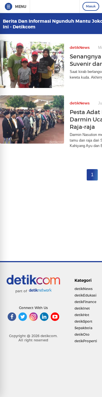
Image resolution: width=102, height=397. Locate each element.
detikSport (83, 321)
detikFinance (85, 302)
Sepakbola (83, 328)
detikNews (84, 289)
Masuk (91, 6)
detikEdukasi (85, 295)
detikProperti (86, 341)
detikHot (82, 315)
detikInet (82, 308)
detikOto (82, 334)
